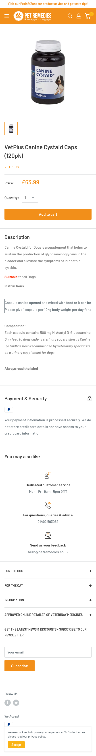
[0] (88, 16)
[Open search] (70, 15)
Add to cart (48, 214)
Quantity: (11, 197)
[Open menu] (6, 16)
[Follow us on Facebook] (7, 703)
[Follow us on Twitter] (16, 703)
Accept (16, 745)
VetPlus (11, 167)
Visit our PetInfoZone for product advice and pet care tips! (48, 4)
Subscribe (19, 665)
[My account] (79, 15)
